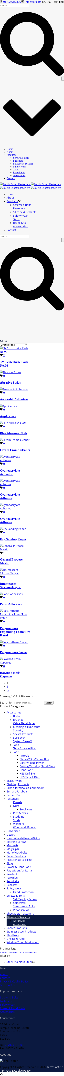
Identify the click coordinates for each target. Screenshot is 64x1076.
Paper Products (16, 856)
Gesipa (11, 834)
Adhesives (19, 924)
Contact (11, 178)
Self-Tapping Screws (25, 899)
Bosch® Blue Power (32, 763)
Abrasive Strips (10, 382)
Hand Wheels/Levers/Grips (23, 838)
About (10, 151)
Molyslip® (13, 849)
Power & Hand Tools (19, 867)
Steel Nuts (26, 809)
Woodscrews (21, 910)
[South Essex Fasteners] (30, 186)
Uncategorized (16, 939)
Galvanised (13, 831)
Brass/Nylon (14, 781)
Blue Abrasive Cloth (13, 433)
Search (48, 703)
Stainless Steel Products (21, 931)
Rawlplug (12, 877)
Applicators (8, 416)
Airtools (24, 755)
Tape (16, 745)
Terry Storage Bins (24, 748)
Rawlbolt (12, 874)
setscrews (33, 952)
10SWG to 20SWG (7, 952)
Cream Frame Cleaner (15, 450)
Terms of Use (8, 985)
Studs (16, 820)
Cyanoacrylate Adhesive (10, 496)
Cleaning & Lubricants (26, 727)
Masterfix (12, 845)
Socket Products (23, 734)
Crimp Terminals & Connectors (25, 788)
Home (10, 149)
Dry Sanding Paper (13, 539)
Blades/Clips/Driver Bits (34, 759)
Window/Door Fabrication (23, 942)
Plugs (10, 863)
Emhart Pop (14, 795)
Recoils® (12, 885)
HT (21, 952)
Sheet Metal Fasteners (20, 913)
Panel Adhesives (10, 604)
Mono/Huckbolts (17, 852)
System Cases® (22, 741)
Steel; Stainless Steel (19, 962)
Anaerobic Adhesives (14, 399)
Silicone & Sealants (23, 163)
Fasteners (18, 160)
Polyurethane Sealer (13, 652)
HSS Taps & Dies (30, 777)
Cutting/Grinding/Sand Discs (37, 766)
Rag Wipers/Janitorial (19, 870)
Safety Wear (19, 166)
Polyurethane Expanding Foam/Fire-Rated (15, 631)
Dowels (17, 802)
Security (18, 730)
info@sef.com (33, 2)
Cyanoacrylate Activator (10, 472)
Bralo (16, 716)
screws (26, 952)
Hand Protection (23, 892)
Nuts (16, 806)
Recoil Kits (19, 172)
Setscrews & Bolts (24, 906)
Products (11, 154)
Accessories (19, 175)
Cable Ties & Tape (24, 723)
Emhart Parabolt (17, 791)
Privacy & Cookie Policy (14, 981)
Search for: (6, 702)
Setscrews (19, 903)
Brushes (18, 719)
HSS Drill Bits (28, 773)
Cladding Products (18, 784)
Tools (16, 169)
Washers (18, 824)
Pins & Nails (20, 813)
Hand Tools (26, 770)
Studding (18, 816)
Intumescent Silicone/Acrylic (10, 585)
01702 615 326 (12, 2)
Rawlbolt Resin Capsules (10, 674)
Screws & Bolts (21, 157)
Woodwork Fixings (24, 827)
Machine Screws (16, 842)
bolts (17, 952)
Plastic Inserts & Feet (19, 860)
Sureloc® (19, 737)
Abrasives (19, 921)
